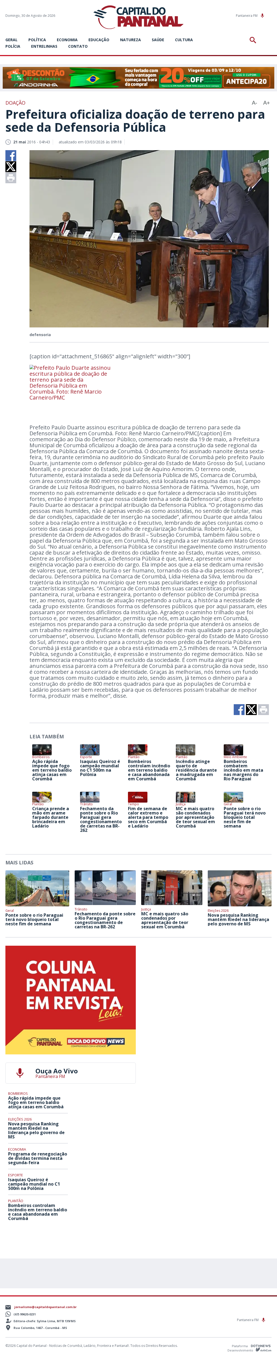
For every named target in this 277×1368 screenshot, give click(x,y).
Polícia (12, 46)
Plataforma (240, 1345)
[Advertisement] (206, 979)
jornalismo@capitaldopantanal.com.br (45, 1307)
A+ (266, 103)
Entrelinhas (44, 46)
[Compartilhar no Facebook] (10, 155)
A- (254, 103)
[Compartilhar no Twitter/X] (10, 166)
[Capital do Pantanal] (138, 17)
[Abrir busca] (254, 40)
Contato (78, 46)
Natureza (130, 39)
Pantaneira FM (247, 15)
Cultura (184, 39)
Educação (98, 39)
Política (37, 39)
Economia (67, 39)
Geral (11, 39)
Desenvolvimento (240, 1350)
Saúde (158, 39)
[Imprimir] (10, 177)
